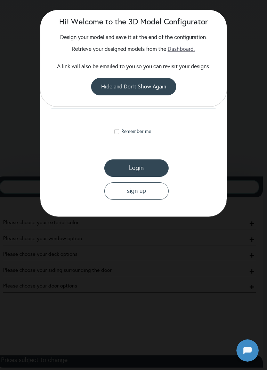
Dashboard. (181, 49)
